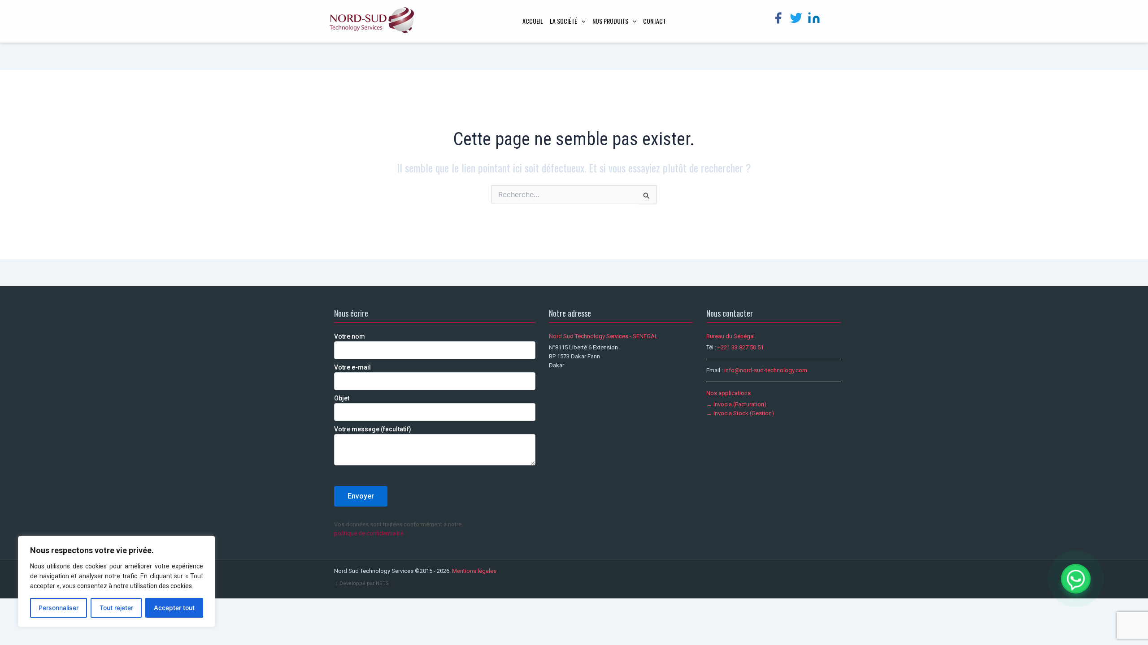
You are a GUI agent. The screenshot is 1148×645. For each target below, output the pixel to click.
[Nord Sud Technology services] (372, 20)
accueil (532, 21)
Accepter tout (174, 607)
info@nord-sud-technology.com (765, 370)
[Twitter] (796, 19)
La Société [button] (563, 21)
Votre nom (349, 336)
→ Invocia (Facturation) (736, 404)
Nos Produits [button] (610, 21)
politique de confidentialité (368, 533)
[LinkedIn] (814, 19)
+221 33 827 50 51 (741, 347)
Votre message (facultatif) (372, 429)
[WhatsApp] (1076, 578)
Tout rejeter (116, 607)
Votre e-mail (352, 367)
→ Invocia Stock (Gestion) (740, 413)
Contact (654, 21)
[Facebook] (778, 19)
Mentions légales (474, 571)
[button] (581, 21)
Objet (341, 398)
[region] (116, 581)
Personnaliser (58, 607)
